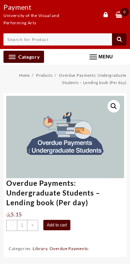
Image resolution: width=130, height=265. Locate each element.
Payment (17, 7)
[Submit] (119, 39)
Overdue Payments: (69, 248)
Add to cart (57, 225)
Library (40, 248)
